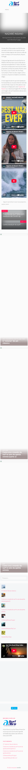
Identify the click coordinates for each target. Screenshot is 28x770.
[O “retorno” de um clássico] (14, 344)
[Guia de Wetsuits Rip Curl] (3, 625)
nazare (3, 204)
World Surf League (16, 40)
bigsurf (5, 202)
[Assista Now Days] (3, 633)
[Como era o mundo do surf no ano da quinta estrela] (14, 571)
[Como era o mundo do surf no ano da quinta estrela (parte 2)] (14, 458)
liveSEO (19, 767)
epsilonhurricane (12, 202)
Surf (9, 40)
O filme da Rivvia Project (8, 620)
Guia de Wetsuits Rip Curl (8, 628)
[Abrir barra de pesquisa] (24, 9)
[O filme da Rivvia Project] (3, 617)
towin (7, 204)
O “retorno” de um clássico (8, 591)
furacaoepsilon (22, 202)
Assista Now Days (6, 637)
